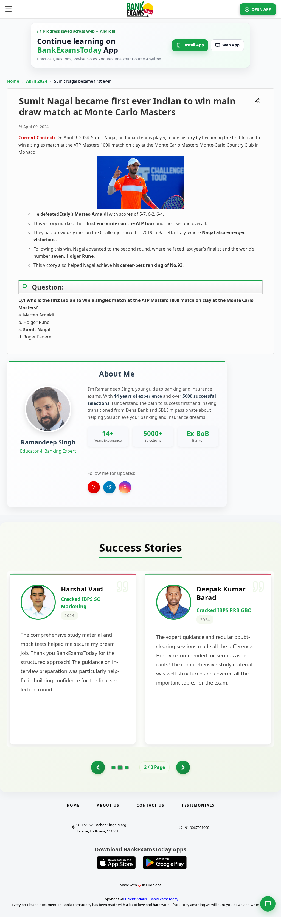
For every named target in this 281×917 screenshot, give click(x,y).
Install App (193, 44)
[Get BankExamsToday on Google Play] (165, 862)
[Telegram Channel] (109, 487)
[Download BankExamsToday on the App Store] (116, 862)
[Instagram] (125, 487)
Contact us (150, 805)
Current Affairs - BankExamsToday (150, 898)
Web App (231, 44)
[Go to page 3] (126, 767)
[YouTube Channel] (94, 487)
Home (13, 81)
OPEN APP (261, 9)
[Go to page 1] (98, 767)
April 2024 (37, 81)
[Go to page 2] (120, 767)
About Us (108, 805)
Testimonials (198, 805)
